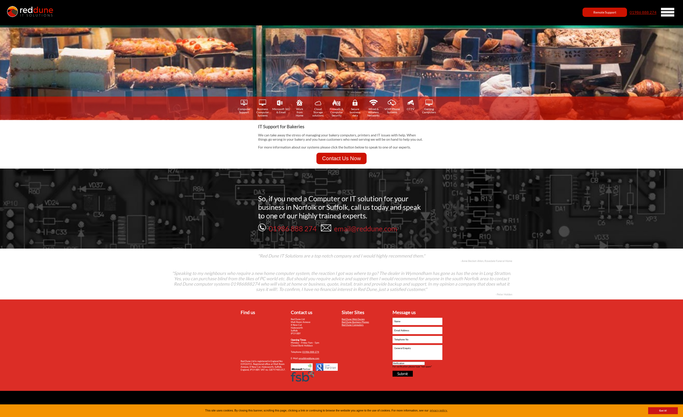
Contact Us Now (341, 158)
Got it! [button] (663, 410)
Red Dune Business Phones (355, 322)
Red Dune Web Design (353, 319)
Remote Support (604, 12)
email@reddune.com (309, 358)
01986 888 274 (643, 12)
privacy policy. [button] (439, 410)
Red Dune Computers (353, 324)
